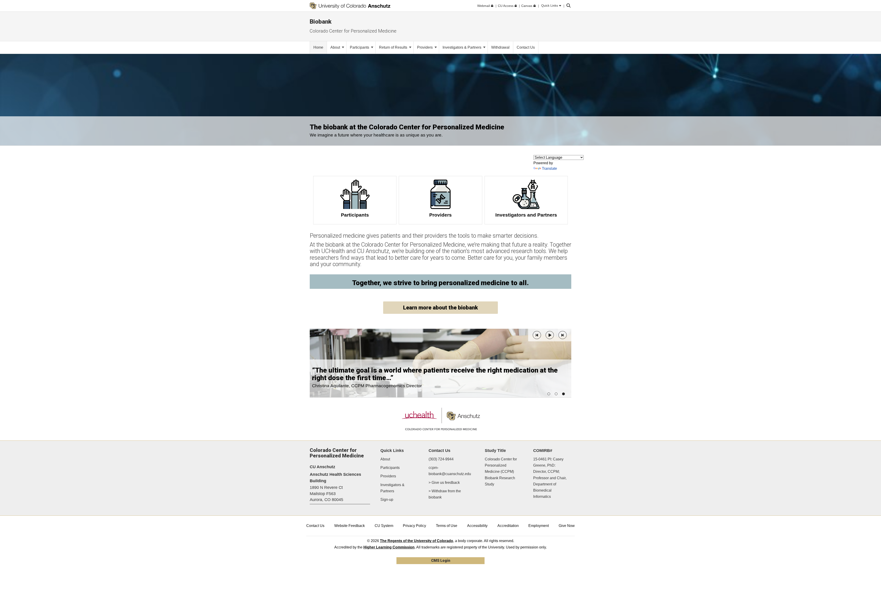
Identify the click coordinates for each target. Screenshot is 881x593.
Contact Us (315, 526)
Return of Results (393, 47)
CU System (384, 526)
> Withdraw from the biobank (445, 494)
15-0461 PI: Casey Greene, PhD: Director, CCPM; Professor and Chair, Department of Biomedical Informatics (549, 477)
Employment (538, 526)
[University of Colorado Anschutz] (350, 6)
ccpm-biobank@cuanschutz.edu (450, 471)
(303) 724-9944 (441, 459)
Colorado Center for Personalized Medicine (353, 31)
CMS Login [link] (440, 560)
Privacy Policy (414, 526)
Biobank (321, 21)
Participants (360, 47)
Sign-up (386, 499)
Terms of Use (446, 526)
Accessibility (477, 526)
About (335, 47)
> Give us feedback (444, 482)
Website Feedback (349, 526)
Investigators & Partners (462, 47)
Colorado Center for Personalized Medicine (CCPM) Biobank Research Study (501, 471)
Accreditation (508, 526)
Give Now (567, 526)
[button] (537, 335)
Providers (425, 47)
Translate (549, 168)
